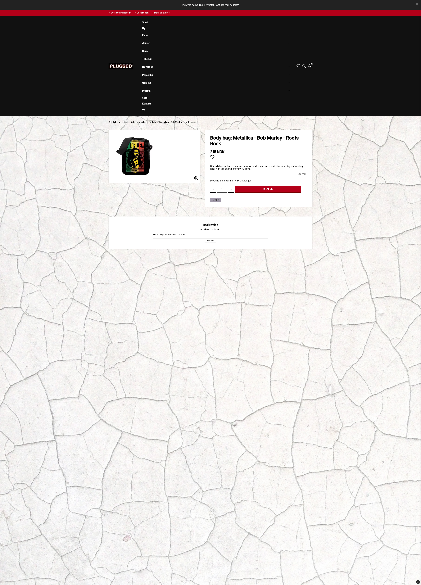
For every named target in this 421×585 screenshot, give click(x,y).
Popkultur (147, 75)
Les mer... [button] (303, 174)
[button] (298, 66)
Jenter (146, 43)
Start (145, 22)
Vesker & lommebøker (135, 122)
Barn (145, 51)
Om (144, 109)
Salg (145, 97)
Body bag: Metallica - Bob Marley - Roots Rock (172, 122)
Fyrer (145, 35)
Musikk (146, 90)
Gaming (146, 83)
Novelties (147, 67)
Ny (143, 28)
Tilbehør (147, 59)
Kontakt (146, 103)
